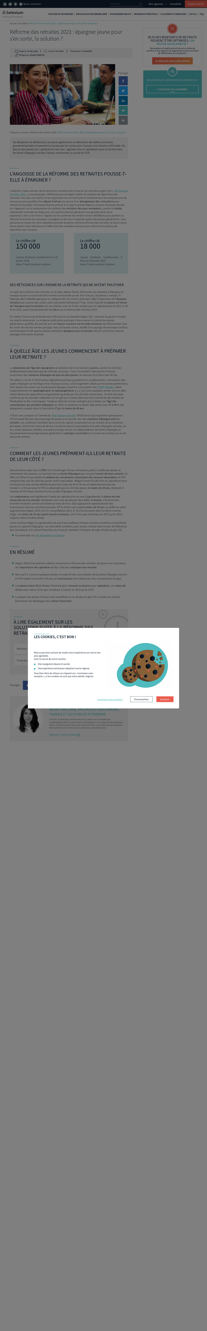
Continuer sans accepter (110, 699)
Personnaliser (141, 699)
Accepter (165, 699)
